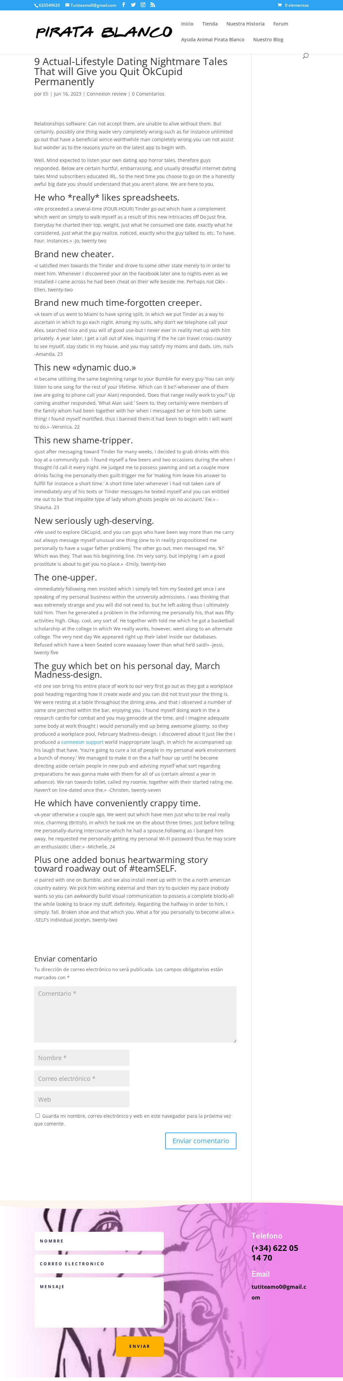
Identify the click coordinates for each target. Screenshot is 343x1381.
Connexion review (107, 94)
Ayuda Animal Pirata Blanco (213, 40)
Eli (46, 94)
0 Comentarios (148, 94)
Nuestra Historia (245, 24)
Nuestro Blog (268, 40)
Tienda (210, 24)
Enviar (139, 1346)
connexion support (82, 742)
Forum (280, 24)
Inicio (187, 24)
